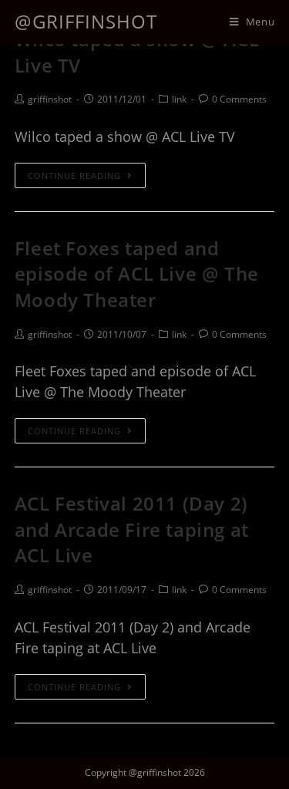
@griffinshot (86, 21)
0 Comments (239, 99)
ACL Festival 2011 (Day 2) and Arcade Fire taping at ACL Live (132, 529)
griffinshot (50, 99)
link (179, 99)
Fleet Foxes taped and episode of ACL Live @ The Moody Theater (137, 273)
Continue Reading (74, 175)
